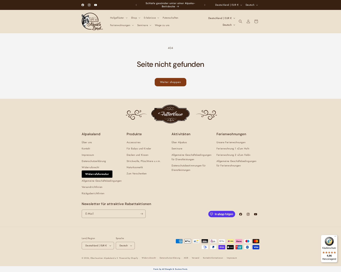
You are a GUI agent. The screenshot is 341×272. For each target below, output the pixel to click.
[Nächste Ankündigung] (205, 5)
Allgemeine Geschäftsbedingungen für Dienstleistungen (192, 157)
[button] (118, 17)
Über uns (87, 142)
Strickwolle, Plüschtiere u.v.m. (144, 161)
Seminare (177, 148)
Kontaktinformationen (213, 257)
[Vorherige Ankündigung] (136, 5)
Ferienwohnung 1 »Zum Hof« (233, 148)
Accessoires (134, 142)
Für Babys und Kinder (139, 148)
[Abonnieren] (141, 214)
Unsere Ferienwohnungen (230, 142)
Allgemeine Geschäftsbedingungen (102, 181)
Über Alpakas (179, 142)
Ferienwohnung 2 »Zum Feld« (233, 155)
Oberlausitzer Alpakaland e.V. (104, 258)
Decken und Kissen (137, 155)
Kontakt (86, 148)
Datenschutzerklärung (94, 161)
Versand (195, 257)
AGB (186, 257)
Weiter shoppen (170, 82)
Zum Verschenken (137, 173)
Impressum (88, 155)
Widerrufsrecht (90, 167)
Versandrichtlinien (92, 187)
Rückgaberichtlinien (93, 193)
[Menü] (335, 237)
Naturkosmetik (135, 167)
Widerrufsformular (97, 174)
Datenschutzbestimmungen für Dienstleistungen (189, 168)
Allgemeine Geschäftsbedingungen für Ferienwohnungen (236, 163)
